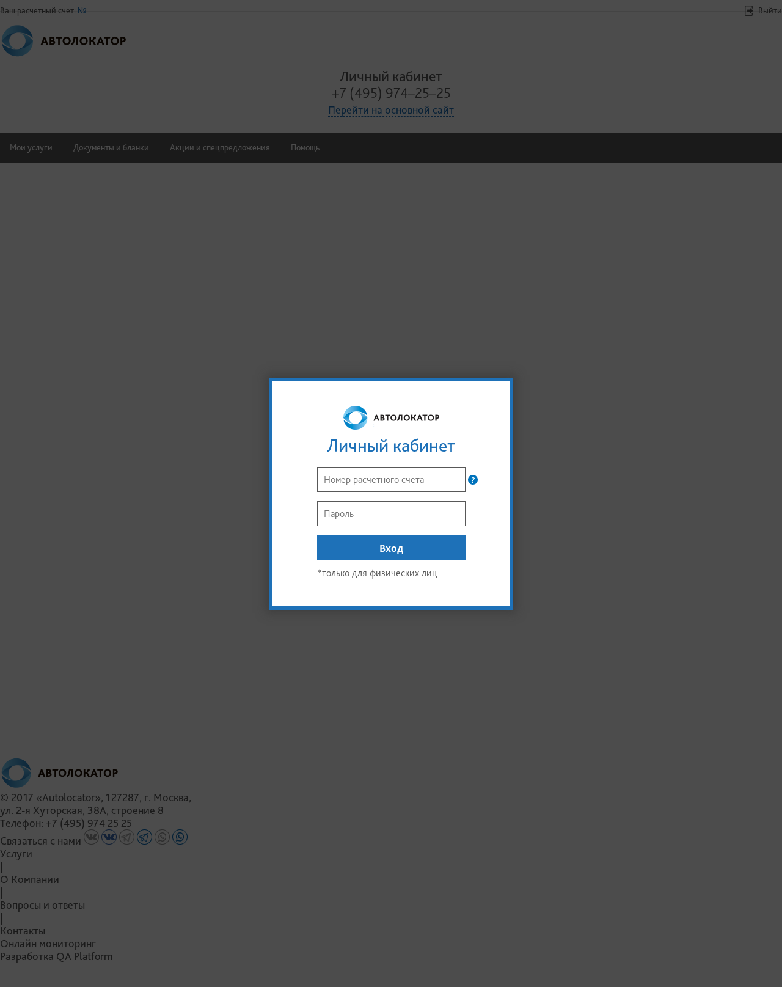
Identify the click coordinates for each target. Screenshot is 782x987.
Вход (391, 547)
